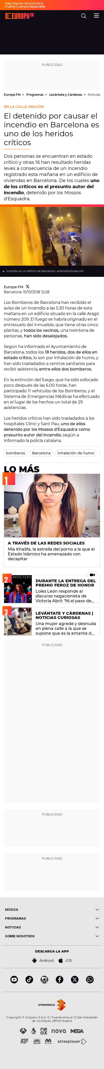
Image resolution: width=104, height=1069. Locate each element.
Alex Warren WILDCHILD (24, 3)
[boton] (75, 909)
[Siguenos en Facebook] (59, 982)
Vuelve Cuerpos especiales (25, 6)
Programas (35, 94)
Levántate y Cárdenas (66, 94)
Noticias (94, 94)
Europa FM (12, 94)
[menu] (96, 14)
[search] (83, 15)
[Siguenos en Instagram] (44, 982)
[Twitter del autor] (28, 287)
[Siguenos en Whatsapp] (90, 982)
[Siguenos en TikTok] (29, 982)
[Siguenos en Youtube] (14, 982)
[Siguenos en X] (75, 982)
